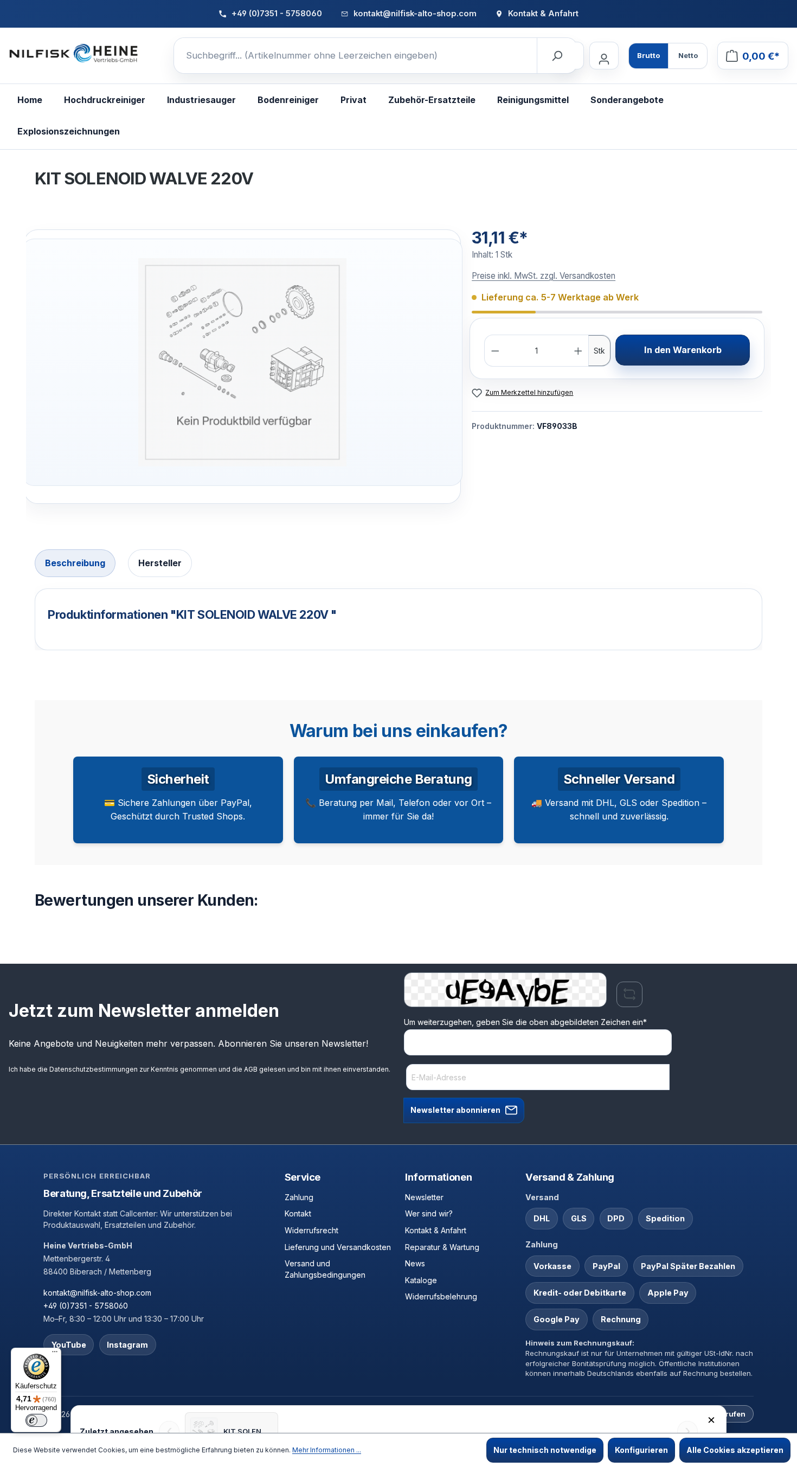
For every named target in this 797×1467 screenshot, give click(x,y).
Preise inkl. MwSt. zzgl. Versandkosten (543, 276)
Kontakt (298, 1213)
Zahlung (299, 1197)
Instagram (127, 1344)
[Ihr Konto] (604, 55)
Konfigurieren (641, 1450)
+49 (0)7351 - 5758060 (85, 1305)
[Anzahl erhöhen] (578, 351)
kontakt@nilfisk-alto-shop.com (97, 1292)
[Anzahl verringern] (495, 351)
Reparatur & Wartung (442, 1247)
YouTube (69, 1344)
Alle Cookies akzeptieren (734, 1450)
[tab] (75, 563)
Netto (688, 55)
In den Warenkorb (683, 349)
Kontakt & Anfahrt (435, 1230)
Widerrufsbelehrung (441, 1296)
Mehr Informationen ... (326, 1450)
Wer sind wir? (429, 1213)
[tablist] (398, 564)
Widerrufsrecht (311, 1230)
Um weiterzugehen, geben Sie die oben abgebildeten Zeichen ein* (525, 1022)
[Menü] (54, 1354)
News (415, 1263)
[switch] (36, 1420)
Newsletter (424, 1197)
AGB (251, 1069)
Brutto (648, 55)
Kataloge (421, 1280)
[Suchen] (557, 56)
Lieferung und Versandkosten (338, 1247)
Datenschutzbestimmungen (93, 1069)
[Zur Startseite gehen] (74, 53)
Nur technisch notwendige (544, 1450)
